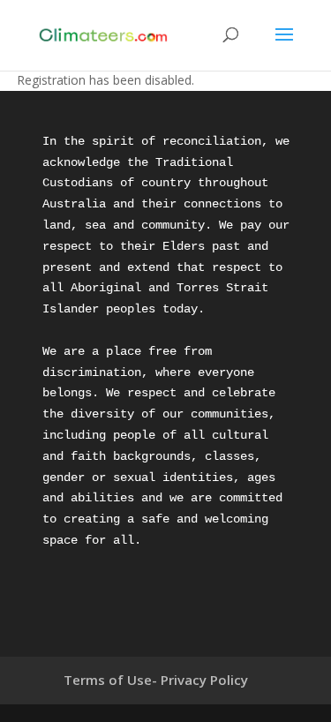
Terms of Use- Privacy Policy (156, 679)
